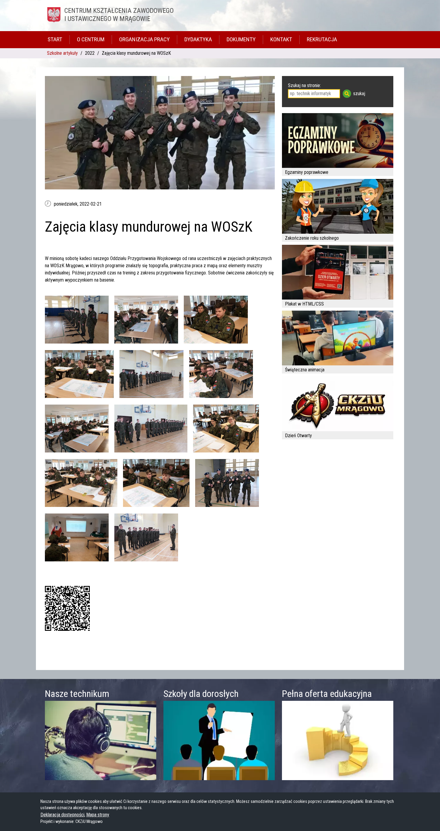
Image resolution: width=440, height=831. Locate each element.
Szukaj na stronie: (304, 85)
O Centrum (90, 39)
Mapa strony (97, 815)
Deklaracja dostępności (62, 815)
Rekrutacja (322, 39)
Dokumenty (241, 39)
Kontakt (281, 39)
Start (55, 39)
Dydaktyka (198, 39)
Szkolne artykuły (62, 53)
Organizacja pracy (144, 39)
